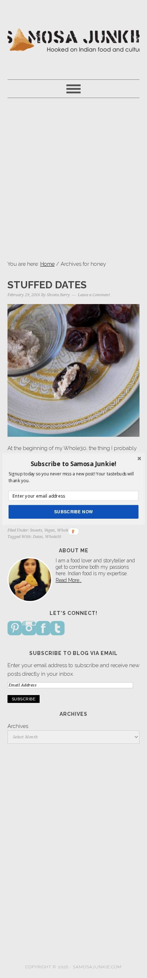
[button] (73, 463)
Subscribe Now (73, 512)
